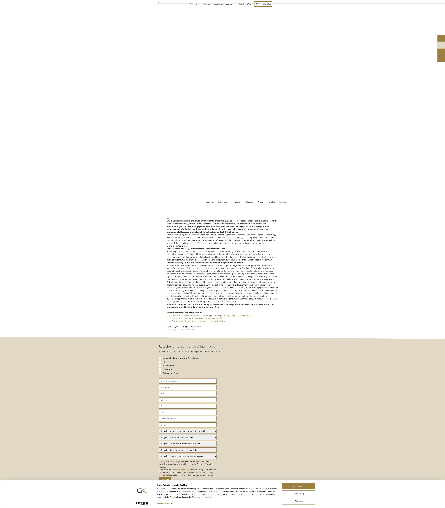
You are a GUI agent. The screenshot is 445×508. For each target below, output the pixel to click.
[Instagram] (278, 3)
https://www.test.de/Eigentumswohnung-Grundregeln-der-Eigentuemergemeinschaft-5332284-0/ (209, 315)
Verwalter (190, 329)
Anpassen (297, 494)
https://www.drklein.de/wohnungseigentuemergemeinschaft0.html (196, 321)
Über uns (210, 202)
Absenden (165, 479)
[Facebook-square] (283, 3)
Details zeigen (163, 503)
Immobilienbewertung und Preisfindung (181, 358)
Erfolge (272, 202)
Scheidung (167, 369)
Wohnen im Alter (170, 373)
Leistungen (223, 202)
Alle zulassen (298, 486)
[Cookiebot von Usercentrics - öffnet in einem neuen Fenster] (142, 503)
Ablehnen (299, 501)
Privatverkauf (168, 365)
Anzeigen (236, 202)
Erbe (164, 362)
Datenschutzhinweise (181, 469)
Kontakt (282, 202)
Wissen (261, 202)
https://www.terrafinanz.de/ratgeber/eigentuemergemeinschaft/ (195, 318)
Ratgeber (249, 202)
